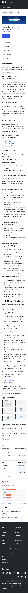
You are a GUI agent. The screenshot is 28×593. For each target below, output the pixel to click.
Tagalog (7, 569)
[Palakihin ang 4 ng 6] (24, 402)
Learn (3, 540)
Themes (17, 530)
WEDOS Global (8, 141)
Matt (4, 556)
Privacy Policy (8, 382)
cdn (20, 469)
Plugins (17, 532)
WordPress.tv (6, 549)
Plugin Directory (6, 7)
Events (17, 543)
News (3, 530)
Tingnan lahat (22, 503)
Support (4, 543)
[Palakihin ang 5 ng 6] (24, 409)
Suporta (5, 58)
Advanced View (6, 477)
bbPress (5, 559)
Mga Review (6, 46)
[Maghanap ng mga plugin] (18, 12)
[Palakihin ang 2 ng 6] (11, 410)
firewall (24, 469)
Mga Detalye (7, 42)
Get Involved (18, 540)
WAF (25, 472)
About (3, 527)
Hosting (4, 532)
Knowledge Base (9, 143)
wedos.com (6, 31)
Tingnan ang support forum (9, 517)
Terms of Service (9, 380)
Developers (5, 546)
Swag (17, 549)
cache (16, 469)
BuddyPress (6, 562)
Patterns (17, 535)
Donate (18, 546)
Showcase (18, 527)
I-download (6, 36)
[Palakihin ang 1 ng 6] (11, 402)
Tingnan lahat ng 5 (21, 465)
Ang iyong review (6, 503)
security (21, 472)
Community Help (8, 146)
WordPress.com (7, 554)
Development (7, 54)
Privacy (4, 535)
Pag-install (6, 50)
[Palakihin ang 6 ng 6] (24, 416)
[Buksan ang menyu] (25, 2)
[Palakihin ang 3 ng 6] (11, 418)
